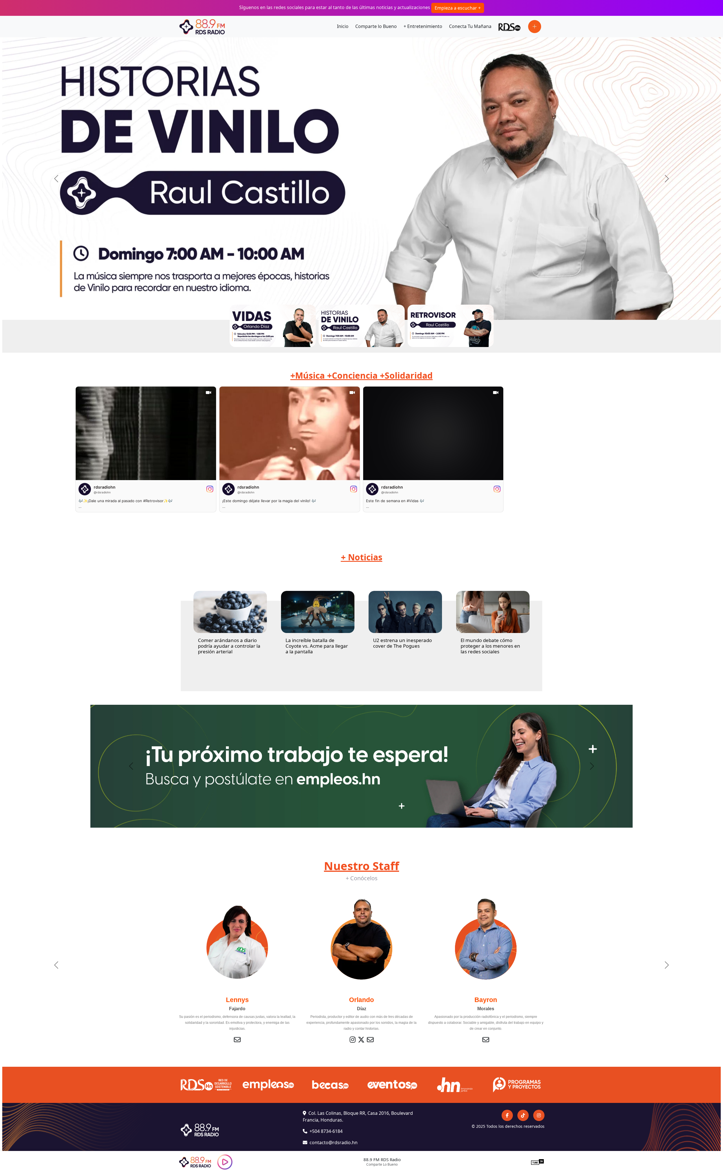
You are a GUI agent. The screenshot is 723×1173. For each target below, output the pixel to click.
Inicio (343, 26)
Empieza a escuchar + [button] (458, 8)
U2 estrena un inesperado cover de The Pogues (402, 643)
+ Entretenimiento (423, 26)
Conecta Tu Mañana (470, 26)
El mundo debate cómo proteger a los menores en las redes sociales (490, 646)
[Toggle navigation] (535, 26)
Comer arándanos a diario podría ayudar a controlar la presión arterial (229, 646)
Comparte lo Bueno (376, 26)
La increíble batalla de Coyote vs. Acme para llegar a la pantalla (317, 646)
